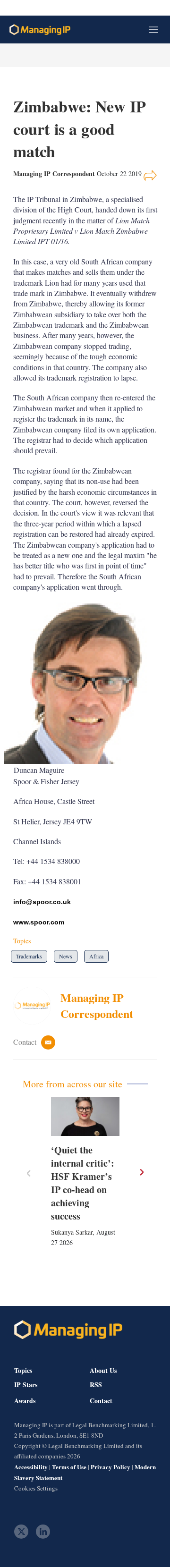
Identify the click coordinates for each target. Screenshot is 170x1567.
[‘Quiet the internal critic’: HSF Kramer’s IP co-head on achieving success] (85, 1116)
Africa (96, 956)
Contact (101, 1401)
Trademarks (29, 956)
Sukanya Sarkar (72, 1232)
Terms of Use (69, 1466)
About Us (103, 1370)
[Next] (141, 1172)
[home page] (39, 29)
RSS (96, 1384)
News (65, 956)
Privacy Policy (110, 1466)
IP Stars (25, 1384)
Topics (23, 1370)
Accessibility (31, 1466)
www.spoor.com (38, 922)
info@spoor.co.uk (42, 902)
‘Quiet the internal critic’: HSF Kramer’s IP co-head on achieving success (82, 1183)
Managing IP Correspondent (96, 1005)
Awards (24, 1401)
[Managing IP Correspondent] (36, 1006)
